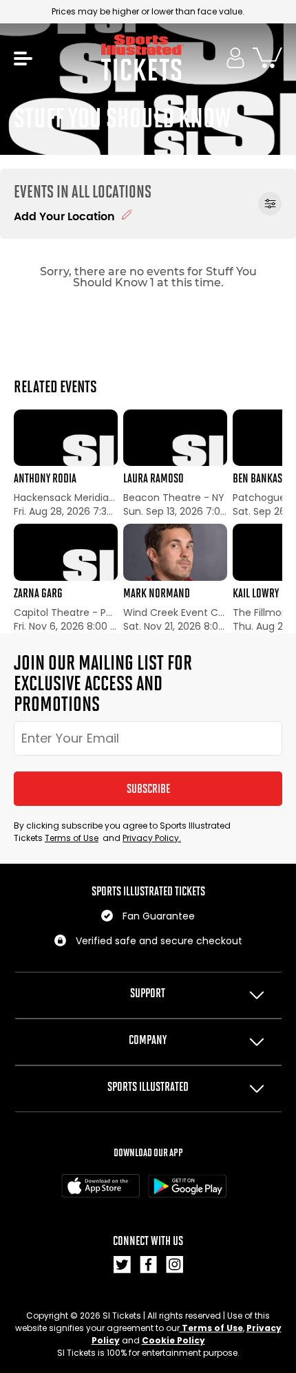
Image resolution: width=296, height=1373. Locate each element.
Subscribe (148, 789)
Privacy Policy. (152, 838)
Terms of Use (71, 838)
